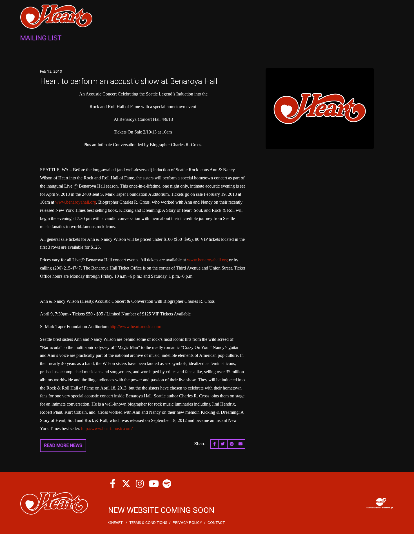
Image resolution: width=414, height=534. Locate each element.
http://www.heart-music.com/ (135, 326)
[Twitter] (126, 483)
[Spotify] (166, 483)
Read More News (63, 445)
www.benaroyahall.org (75, 202)
